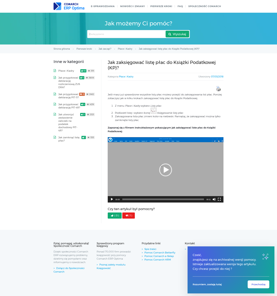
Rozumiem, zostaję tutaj (207, 284)
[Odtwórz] (111, 199)
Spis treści (150, 249)
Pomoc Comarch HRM (157, 259)
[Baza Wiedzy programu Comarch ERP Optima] (69, 6)
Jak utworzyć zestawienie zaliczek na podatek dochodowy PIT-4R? (67, 122)
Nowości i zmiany (132, 6)
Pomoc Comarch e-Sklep (159, 256)
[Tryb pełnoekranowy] (219, 199)
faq (180, 6)
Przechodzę (258, 284)
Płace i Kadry (126, 76)
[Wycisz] (214, 199)
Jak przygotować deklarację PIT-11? (68, 96)
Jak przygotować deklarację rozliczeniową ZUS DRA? (69, 82)
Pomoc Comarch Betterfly (159, 252)
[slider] (163, 199)
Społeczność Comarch (204, 6)
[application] (165, 169)
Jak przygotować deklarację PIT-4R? (69, 106)
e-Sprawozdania (103, 6)
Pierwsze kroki (161, 6)
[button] (165, 169)
